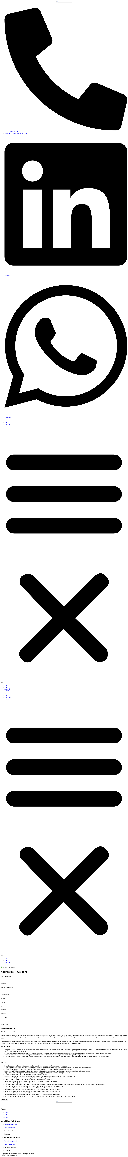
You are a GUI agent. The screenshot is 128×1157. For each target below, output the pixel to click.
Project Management (10, 1124)
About (6, 422)
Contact (6, 426)
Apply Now (8, 424)
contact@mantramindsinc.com (14, 1107)
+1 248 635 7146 (33, 1107)
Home (6, 421)
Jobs (5, 1116)
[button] (64, 555)
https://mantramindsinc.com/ (9, 1155)
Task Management (9, 1127)
